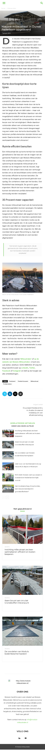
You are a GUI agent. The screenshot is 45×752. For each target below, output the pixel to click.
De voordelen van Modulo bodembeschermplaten (17, 652)
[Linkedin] (10, 394)
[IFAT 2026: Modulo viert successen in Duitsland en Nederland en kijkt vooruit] (8, 477)
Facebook (6, 371)
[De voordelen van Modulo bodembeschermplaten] (8, 455)
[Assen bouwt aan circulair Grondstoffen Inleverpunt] (8, 444)
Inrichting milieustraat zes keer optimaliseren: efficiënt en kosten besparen (27, 433)
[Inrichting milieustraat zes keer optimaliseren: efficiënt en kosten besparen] (8, 433)
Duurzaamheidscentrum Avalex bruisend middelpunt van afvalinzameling (33, 411)
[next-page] (7, 497)
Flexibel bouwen (23, 381)
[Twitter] (4, 394)
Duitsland (12, 381)
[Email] (15, 394)
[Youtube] (25, 738)
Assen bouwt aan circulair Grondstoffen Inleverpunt (17, 601)
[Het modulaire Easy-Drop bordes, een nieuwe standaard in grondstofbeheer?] (8, 489)
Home (3, 8)
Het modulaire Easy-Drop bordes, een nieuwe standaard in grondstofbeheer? (27, 488)
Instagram (17, 371)
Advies (7, 547)
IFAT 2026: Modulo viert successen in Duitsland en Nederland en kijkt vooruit (28, 477)
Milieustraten (11, 8)
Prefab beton (7, 384)
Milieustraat (34, 381)
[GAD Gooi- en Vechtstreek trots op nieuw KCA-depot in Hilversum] (8, 466)
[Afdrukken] (20, 394)
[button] (4, 3)
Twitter (32, 368)
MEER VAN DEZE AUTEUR (22, 426)
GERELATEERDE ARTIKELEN (22, 423)
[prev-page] (3, 497)
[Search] (42, 3)
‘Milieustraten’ (26, 359)
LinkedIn (24, 368)
